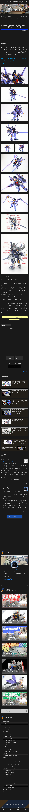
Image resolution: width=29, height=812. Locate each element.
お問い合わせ (21, 807)
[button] (10, 358)
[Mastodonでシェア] (11, 549)
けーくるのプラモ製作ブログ (14, 2)
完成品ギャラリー (6, 325)
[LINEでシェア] (5, 558)
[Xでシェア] (5, 549)
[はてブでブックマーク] (24, 554)
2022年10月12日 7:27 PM (8, 490)
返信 (26, 483)
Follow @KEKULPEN (8, 579)
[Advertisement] (14, 36)
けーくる (14, 569)
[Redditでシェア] (18, 554)
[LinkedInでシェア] (18, 558)
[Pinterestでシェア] (11, 558)
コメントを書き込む (14, 516)
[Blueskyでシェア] (18, 549)
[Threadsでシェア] (11, 554)
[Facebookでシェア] (5, 554)
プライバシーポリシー (7, 807)
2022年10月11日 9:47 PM (7, 461)
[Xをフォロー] (14, 366)
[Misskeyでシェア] (24, 549)
